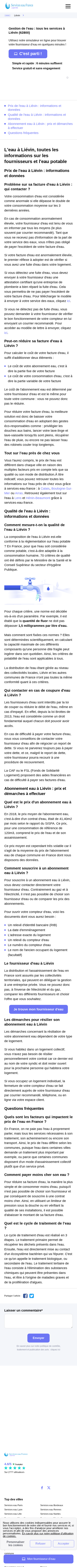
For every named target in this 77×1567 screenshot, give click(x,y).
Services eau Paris (13, 1505)
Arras (19, 493)
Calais (45, 488)
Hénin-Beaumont (38, 498)
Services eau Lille (13, 1514)
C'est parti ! (30, 53)
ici (68, 301)
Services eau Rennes (50, 1509)
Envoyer (38, 1337)
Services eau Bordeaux (51, 1505)
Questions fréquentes (23, 133)
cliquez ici (55, 1349)
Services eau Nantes (50, 1514)
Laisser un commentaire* (23, 1310)
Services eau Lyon (13, 1509)
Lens (18, 498)
